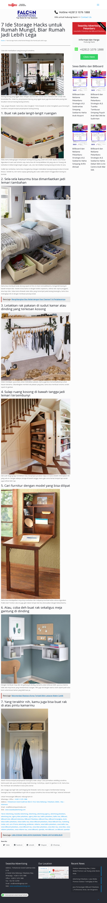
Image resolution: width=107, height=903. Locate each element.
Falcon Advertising (7, 814)
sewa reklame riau (21, 829)
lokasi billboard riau (54, 822)
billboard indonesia (17, 819)
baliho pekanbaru (46, 816)
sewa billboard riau (25, 827)
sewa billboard (33, 829)
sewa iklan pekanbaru (40, 827)
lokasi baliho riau (23, 822)
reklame (37, 824)
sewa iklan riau (53, 827)
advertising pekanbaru (57, 814)
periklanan (30, 824)
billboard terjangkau (55, 819)
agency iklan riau (34, 816)
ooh (7, 824)
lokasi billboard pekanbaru (38, 822)
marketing (65, 822)
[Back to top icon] (98, 899)
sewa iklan (62, 827)
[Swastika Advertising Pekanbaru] (17, 4)
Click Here (89, 57)
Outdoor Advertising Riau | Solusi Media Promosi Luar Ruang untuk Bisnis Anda (86, 871)
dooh (65, 819)
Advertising (32, 814)
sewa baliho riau (62, 824)
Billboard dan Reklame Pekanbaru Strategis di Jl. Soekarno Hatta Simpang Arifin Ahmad (79, 157)
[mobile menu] (98, 4)
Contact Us (86, 17)
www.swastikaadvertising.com (15, 810)
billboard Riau (43, 819)
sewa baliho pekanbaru (48, 824)
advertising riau (6, 816)
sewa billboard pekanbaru (9, 827)
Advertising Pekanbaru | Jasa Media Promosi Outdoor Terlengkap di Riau (85, 880)
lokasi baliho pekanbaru (9, 822)
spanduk (41, 829)
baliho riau (56, 816)
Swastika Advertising (21, 814)
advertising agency (43, 814)
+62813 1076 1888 (21, 799)
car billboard (59, 829)
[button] (26, 14)
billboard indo (5, 819)
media (3, 824)
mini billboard (49, 829)
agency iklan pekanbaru (20, 816)
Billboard (64, 816)
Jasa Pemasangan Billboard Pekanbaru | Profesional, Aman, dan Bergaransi (86, 888)
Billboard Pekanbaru (31, 819)
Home (3, 40)
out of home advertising (18, 824)
